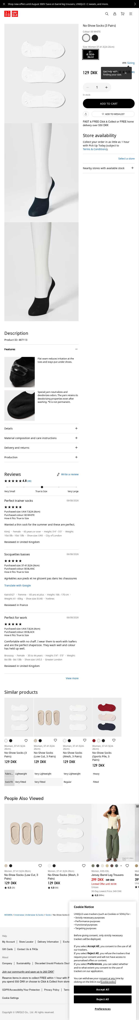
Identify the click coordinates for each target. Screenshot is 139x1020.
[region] (102, 960)
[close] (4, 4)
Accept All (102, 989)
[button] (19, 372)
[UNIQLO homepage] (11, 14)
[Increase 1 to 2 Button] (106, 87)
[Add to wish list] (26, 741)
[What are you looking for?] (107, 14)
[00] (86, 38)
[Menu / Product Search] (131, 14)
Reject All (102, 999)
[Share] (86, 114)
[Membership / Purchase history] (115, 14)
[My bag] (123, 14)
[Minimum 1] (87, 87)
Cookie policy (108, 981)
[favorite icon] (40, 866)
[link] (73, 4)
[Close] (126, 73)
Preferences (103, 1009)
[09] (95, 38)
